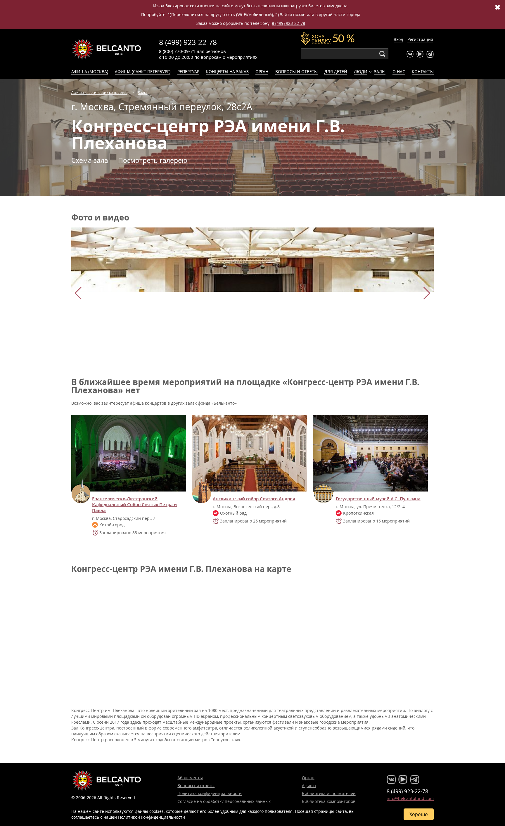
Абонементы (190, 777)
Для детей (335, 71)
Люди (360, 71)
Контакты (423, 71)
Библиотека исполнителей (329, 793)
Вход (398, 39)
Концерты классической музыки (106, 49)
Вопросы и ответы (296, 71)
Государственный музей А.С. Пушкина (378, 499)
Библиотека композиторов (328, 801)
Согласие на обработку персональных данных (224, 801)
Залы (379, 71)
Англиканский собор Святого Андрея (254, 499)
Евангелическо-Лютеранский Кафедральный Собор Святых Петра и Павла (134, 504)
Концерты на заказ (227, 71)
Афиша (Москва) (89, 71)
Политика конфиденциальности (209, 793)
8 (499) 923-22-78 (288, 23)
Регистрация (420, 39)
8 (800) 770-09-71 (177, 51)
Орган (261, 71)
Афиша (309, 785)
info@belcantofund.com (410, 798)
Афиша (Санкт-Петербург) (142, 71)
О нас (398, 71)
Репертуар (188, 71)
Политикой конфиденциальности (151, 817)
